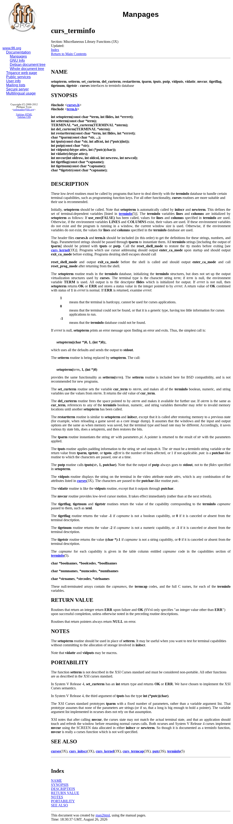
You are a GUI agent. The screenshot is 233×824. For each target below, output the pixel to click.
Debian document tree (28, 65)
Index (55, 50)
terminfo (125, 214)
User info (13, 81)
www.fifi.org (12, 48)
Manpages (18, 56)
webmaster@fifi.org (23, 109)
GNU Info (17, 60)
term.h (72, 109)
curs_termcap (133, 751)
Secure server (17, 89)
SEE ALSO (59, 805)
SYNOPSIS (59, 785)
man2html (103, 815)
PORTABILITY (63, 801)
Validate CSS (24, 117)
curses (81, 481)
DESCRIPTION (63, 789)
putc (155, 751)
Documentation (18, 52)
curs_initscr (78, 751)
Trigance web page (21, 73)
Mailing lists (15, 85)
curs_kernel (60, 250)
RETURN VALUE (65, 793)
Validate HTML (24, 114)
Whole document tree (27, 69)
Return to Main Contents (68, 54)
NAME (56, 781)
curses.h (73, 105)
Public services (18, 77)
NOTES (57, 797)
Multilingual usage (21, 93)
